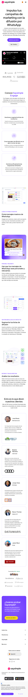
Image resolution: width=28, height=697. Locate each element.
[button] (22, 2)
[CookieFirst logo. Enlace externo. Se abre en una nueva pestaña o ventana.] (1, 683)
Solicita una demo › (11, 618)
